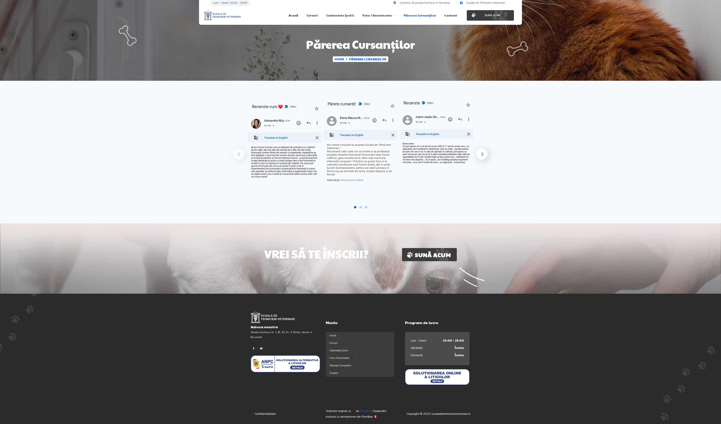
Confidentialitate (265, 414)
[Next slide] (482, 154)
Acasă (333, 335)
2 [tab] (360, 207)
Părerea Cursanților (340, 365)
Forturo (365, 411)
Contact (334, 373)
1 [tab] (355, 207)
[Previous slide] (239, 154)
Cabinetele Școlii (339, 350)
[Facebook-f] (253, 348)
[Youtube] (261, 348)
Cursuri (334, 343)
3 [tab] (366, 207)
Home (339, 59)
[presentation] (355, 207)
